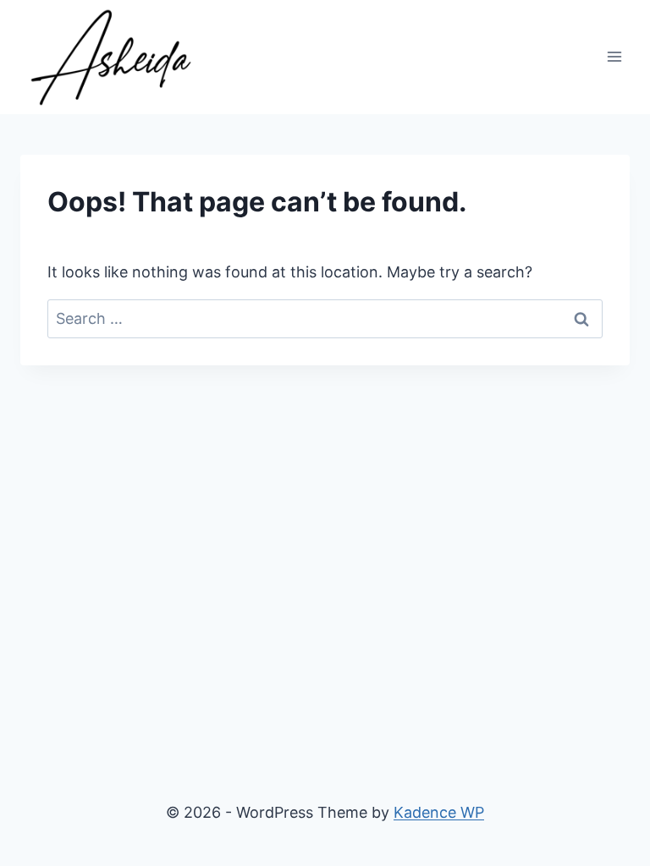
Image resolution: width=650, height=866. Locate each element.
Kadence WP (439, 812)
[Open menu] (614, 57)
